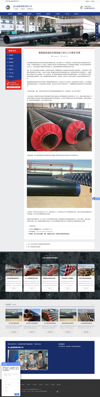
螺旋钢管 (20, 13)
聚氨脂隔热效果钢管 (35, 246)
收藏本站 (87, 1)
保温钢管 (29, 13)
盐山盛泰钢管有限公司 (22, 6)
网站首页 (10, 13)
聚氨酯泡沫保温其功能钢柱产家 (35, 269)
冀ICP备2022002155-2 (51, 391)
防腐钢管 (38, 13)
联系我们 (76, 13)
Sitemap (39, 389)
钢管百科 (11, 69)
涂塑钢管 (48, 13)
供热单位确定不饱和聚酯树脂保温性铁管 (40, 244)
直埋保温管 (86, 269)
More (93, 305)
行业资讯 (11, 65)
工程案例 (57, 13)
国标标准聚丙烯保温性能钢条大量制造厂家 (74, 269)
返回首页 (22, 384)
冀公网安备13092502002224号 (64, 391)
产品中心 (28, 384)
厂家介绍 (67, 13)
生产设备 (34, 384)
